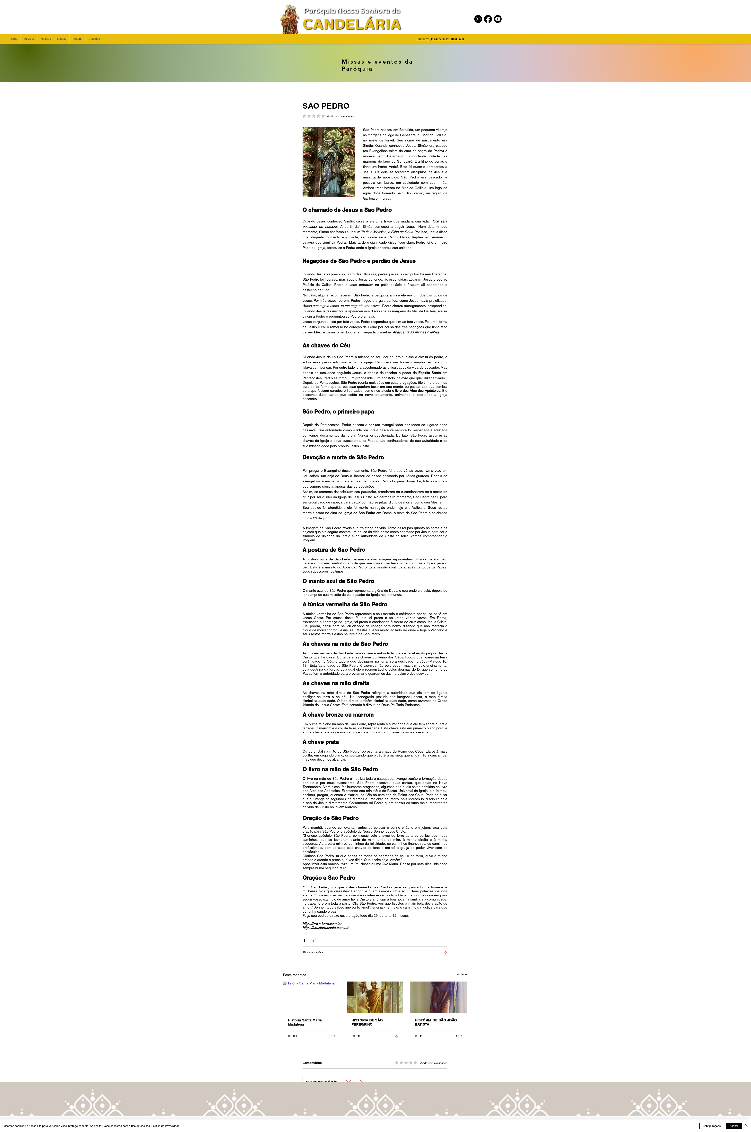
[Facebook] (488, 19)
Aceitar (734, 1126)
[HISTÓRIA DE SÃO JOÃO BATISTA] (438, 997)
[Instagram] (478, 19)
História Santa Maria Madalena (305, 1022)
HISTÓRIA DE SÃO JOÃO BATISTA (436, 1022)
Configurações (712, 1126)
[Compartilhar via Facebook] (304, 940)
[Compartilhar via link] (314, 940)
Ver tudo (461, 974)
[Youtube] (498, 19)
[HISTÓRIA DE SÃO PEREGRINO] (375, 997)
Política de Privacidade (165, 1126)
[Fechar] (746, 1126)
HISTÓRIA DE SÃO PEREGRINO (367, 1022)
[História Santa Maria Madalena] (311, 997)
